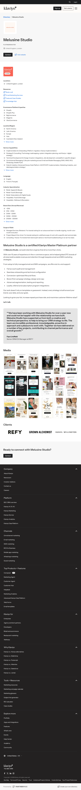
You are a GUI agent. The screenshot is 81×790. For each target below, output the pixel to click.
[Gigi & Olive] (21, 364)
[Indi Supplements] (59, 386)
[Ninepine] (59, 364)
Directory (6, 17)
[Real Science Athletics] (21, 386)
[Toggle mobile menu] (76, 8)
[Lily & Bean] (21, 408)
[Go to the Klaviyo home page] (10, 8)
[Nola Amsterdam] (59, 408)
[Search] (69, 2)
